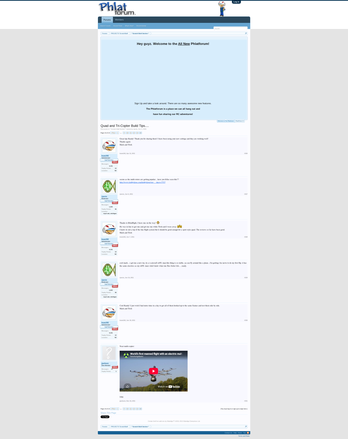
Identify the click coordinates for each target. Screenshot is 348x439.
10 (127, 133)
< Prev (113, 133)
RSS (248, 433)
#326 (246, 153)
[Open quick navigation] (246, 33)
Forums (107, 20)
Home (240, 433)
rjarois (135, 129)
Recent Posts (117, 26)
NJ (115, 170)
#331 (246, 401)
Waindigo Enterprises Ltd (191, 421)
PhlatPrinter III (240, 121)
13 (137, 133)
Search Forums (105, 26)
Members (119, 19)
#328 (246, 237)
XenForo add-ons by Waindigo (163, 421)
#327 (246, 194)
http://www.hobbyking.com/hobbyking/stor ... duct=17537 (142, 182)
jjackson (105, 363)
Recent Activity (141, 26)
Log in (236, 2)
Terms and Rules (244, 436)
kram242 (105, 156)
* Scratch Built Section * (118, 129)
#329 (246, 277)
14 (140, 133)
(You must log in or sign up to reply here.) (234, 409)
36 (115, 209)
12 (134, 133)
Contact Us (228, 433)
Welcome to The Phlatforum (226, 121)
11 (130, 133)
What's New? (129, 26)
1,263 (111, 207)
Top (244, 433)
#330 (246, 320)
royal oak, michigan (109, 213)
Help (235, 433)
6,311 (111, 166)
